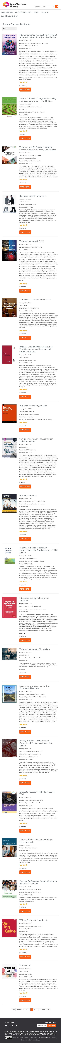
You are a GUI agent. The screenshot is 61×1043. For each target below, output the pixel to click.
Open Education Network (9, 16)
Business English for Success (33, 196)
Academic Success (28, 495)
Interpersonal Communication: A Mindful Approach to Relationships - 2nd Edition (38, 36)
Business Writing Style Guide (33, 405)
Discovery (45, 12)
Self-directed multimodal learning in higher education (36, 440)
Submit (36, 12)
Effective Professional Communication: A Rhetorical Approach (38, 882)
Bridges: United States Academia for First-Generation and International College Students (36, 349)
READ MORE (24, 89)
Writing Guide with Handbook (33, 920)
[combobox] (44, 7)
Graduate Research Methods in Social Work (36, 793)
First (13, 1009)
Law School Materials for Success (35, 299)
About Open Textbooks (23, 12)
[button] (9, 28)
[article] (30, 63)
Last (48, 1009)
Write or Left (25, 965)
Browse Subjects (7, 12)
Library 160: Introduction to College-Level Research (36, 841)
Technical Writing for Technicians (34, 649)
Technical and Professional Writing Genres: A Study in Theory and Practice (37, 148)
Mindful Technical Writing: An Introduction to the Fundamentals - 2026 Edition (38, 550)
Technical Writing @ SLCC (31, 241)
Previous (19, 1009)
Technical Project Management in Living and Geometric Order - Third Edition (37, 99)
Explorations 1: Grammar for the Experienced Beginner (34, 687)
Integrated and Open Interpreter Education (34, 599)
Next (43, 1009)
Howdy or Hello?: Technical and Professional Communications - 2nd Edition (36, 743)
